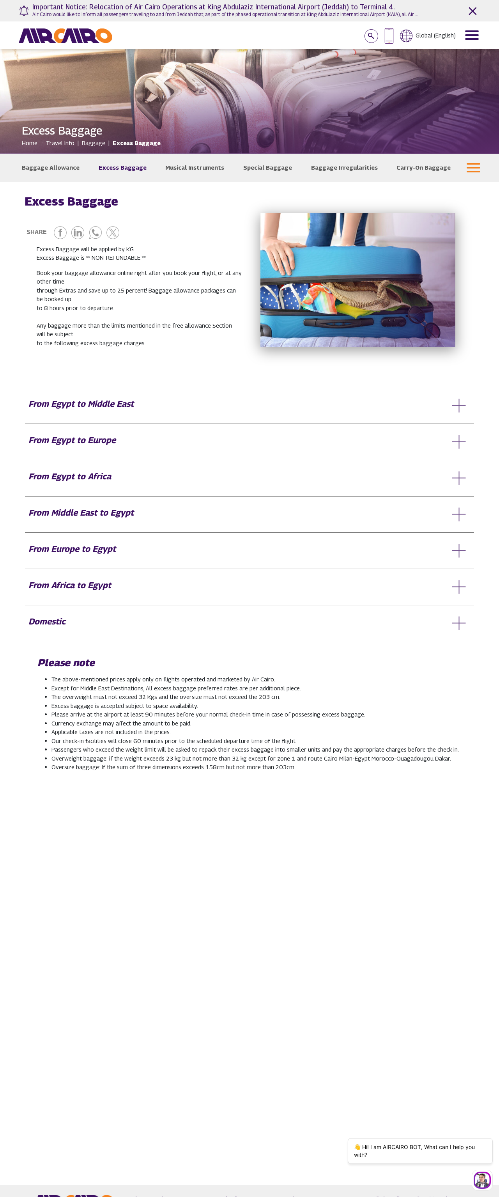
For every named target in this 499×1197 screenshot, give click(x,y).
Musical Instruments (194, 167)
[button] (473, 168)
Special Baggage (267, 167)
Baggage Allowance (51, 167)
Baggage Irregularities (344, 167)
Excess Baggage (123, 167)
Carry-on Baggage (423, 167)
